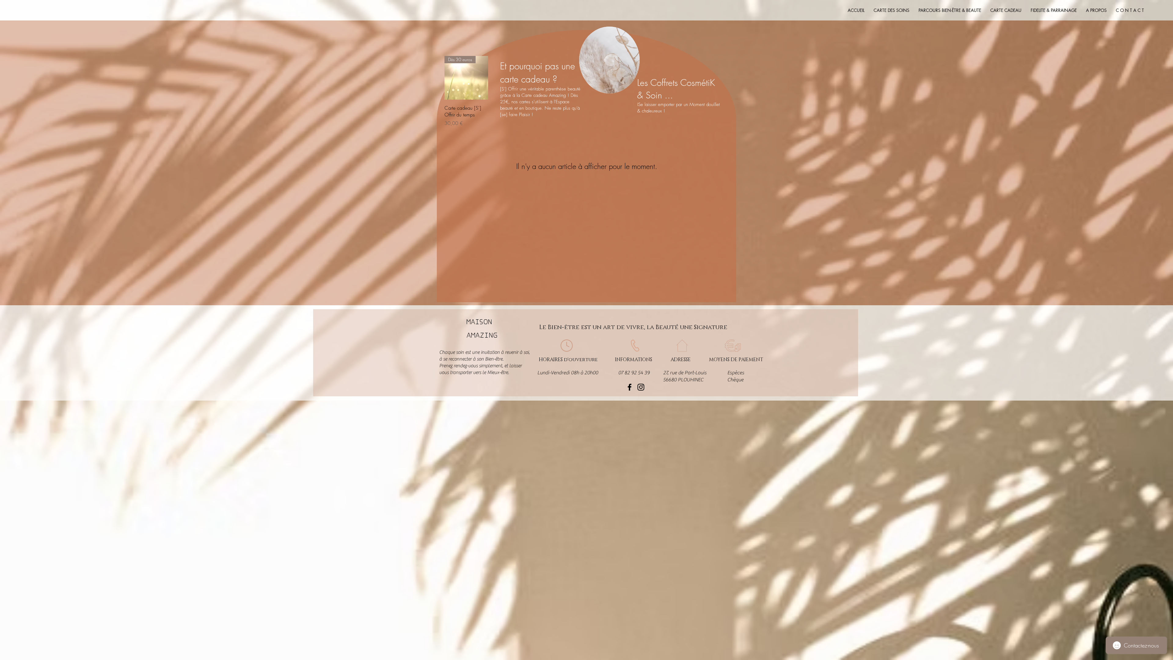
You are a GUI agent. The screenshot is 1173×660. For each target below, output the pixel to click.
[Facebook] (629, 387)
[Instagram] (640, 387)
